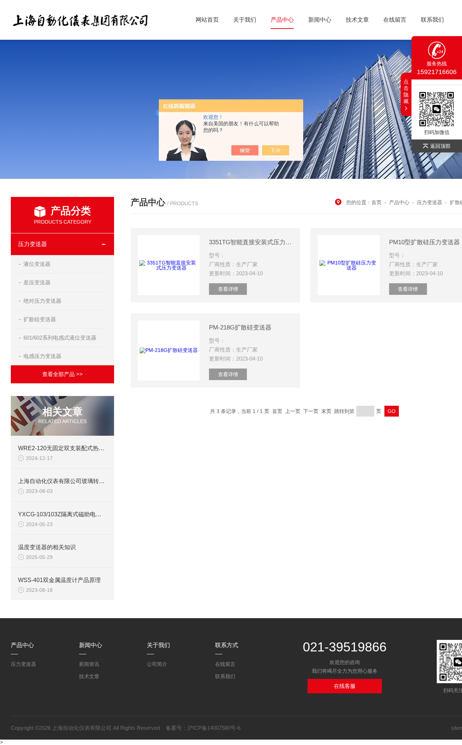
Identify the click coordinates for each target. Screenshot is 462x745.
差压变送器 (37, 282)
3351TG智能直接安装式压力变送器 (251, 242)
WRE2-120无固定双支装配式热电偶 (64, 448)
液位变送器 (37, 264)
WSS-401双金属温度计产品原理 (59, 580)
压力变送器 (32, 244)
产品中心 (282, 20)
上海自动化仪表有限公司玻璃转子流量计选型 (76, 481)
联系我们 (432, 20)
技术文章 (357, 20)
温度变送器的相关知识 (47, 547)
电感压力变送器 (42, 356)
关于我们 (244, 20)
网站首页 (207, 20)
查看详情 (228, 289)
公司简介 (157, 664)
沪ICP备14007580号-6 (213, 728)
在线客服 (345, 686)
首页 (376, 202)
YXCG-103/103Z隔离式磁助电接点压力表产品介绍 (83, 514)
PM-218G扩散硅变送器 (240, 327)
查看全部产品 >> (62, 374)
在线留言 (394, 20)
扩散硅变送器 (39, 319)
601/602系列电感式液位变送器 (59, 338)
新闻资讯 (89, 664)
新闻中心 (319, 20)
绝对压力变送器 (42, 301)
